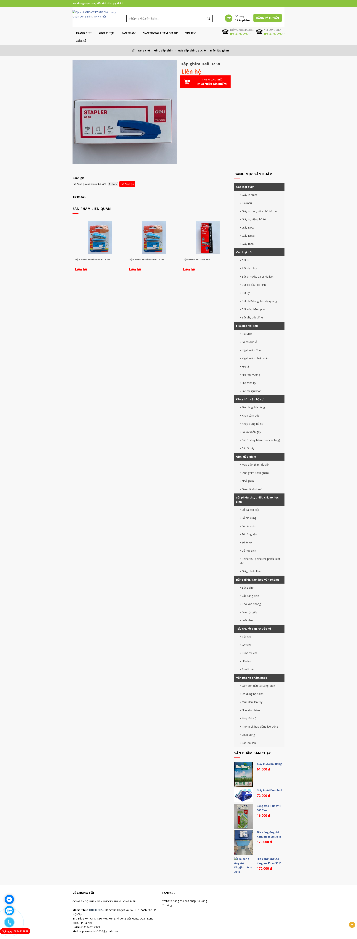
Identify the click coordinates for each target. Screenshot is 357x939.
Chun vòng (248, 734)
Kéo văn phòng (251, 604)
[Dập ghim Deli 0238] (125, 112)
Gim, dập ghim (163, 50)
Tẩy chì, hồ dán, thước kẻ (253, 628)
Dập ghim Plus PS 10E (196, 259)
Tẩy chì (246, 636)
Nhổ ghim (248, 481)
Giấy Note (248, 227)
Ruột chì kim (249, 653)
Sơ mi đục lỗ (249, 342)
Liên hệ (81, 41)
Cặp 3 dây (248, 448)
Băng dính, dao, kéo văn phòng (257, 579)
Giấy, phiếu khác (252, 571)
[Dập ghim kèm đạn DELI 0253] (100, 237)
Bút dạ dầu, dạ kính (254, 284)
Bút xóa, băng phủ (253, 309)
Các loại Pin (249, 743)
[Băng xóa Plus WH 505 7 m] (243, 816)
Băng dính (248, 587)
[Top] (352, 925)
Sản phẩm (129, 33)
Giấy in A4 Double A (269, 790)
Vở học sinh (249, 550)
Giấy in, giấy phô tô (254, 219)
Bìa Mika (247, 334)
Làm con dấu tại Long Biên (258, 685)
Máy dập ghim (219, 50)
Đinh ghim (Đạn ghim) (255, 473)
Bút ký (246, 293)
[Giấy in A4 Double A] (243, 795)
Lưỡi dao (247, 620)
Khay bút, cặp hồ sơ (249, 399)
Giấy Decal (248, 235)
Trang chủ (83, 33)
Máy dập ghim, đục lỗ (192, 50)
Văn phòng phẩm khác (251, 677)
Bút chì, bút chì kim (253, 317)
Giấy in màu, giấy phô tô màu (260, 211)
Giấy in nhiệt (249, 195)
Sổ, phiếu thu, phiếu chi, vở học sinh (257, 500)
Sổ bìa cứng (249, 518)
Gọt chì (246, 645)
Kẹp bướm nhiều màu (255, 358)
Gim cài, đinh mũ (252, 489)
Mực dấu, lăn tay (252, 702)
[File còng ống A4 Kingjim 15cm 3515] (243, 842)
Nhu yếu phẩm (251, 710)
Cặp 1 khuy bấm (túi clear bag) (261, 440)
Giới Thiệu (106, 33)
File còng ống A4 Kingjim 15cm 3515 (269, 834)
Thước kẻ (247, 669)
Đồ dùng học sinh (252, 694)
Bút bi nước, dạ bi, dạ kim (258, 276)
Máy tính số (249, 718)
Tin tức (190, 33)
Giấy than (248, 244)
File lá (245, 366)
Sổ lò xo (247, 542)
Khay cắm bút (250, 415)
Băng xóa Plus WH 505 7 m (269, 808)
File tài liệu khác (251, 391)
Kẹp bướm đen (251, 350)
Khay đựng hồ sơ (252, 423)
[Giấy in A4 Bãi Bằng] (243, 774)
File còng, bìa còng (253, 407)
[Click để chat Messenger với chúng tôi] (9, 899)
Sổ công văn (249, 534)
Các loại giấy (245, 187)
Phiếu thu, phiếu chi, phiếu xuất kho (260, 561)
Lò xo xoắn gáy (251, 432)
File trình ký (249, 383)
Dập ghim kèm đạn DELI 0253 (92, 259)
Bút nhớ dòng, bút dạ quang (259, 301)
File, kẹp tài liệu (247, 326)
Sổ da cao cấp (250, 509)
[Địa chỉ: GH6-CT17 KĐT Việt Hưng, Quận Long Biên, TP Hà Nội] (98, 14)
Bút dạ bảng (249, 268)
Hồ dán (246, 661)
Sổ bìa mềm (249, 526)
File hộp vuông (251, 374)
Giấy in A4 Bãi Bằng (269, 764)
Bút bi (245, 260)
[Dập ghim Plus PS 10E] (208, 237)
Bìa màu (247, 203)
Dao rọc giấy (250, 612)
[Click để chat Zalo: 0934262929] (9, 910)
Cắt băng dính (250, 596)
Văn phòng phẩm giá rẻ (160, 33)
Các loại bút (244, 252)
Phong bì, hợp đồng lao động (260, 726)
